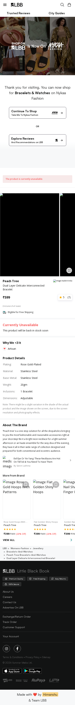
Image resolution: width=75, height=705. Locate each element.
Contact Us (9, 602)
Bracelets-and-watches (20, 551)
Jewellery (38, 548)
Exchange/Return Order (17, 616)
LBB (5, 548)
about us (8, 591)
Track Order (10, 621)
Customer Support (14, 627)
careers (7, 596)
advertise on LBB (13, 607)
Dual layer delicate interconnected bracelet (31, 558)
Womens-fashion (20, 548)
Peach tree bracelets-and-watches (26, 555)
